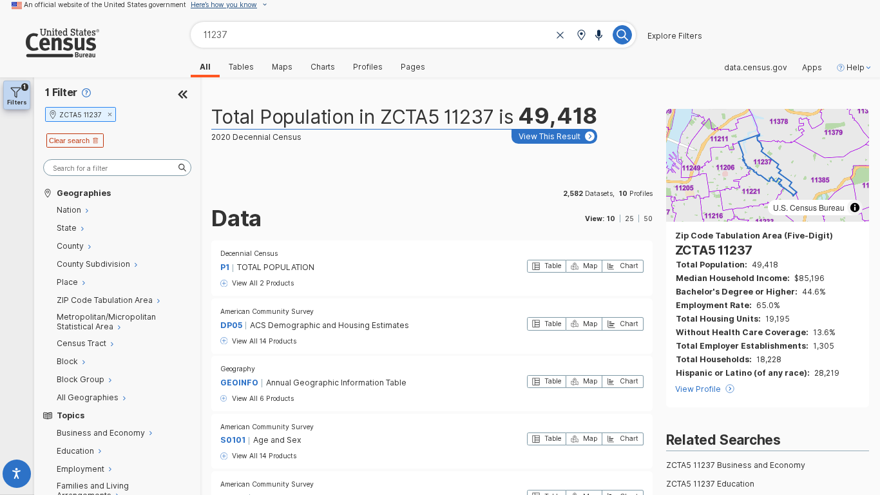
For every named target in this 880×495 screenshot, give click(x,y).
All (205, 67)
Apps (812, 67)
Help (856, 67)
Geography (237, 369)
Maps (282, 67)
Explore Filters (674, 36)
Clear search (69, 140)
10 (611, 218)
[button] (581, 36)
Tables (241, 67)
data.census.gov (755, 67)
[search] (117, 168)
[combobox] (413, 34)
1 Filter (61, 92)
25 (629, 218)
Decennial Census (249, 253)
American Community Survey (267, 311)
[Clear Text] (560, 35)
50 (648, 218)
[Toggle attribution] (855, 207)
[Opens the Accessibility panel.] (17, 476)
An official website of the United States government (105, 4)
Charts (323, 67)
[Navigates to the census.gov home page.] (49, 52)
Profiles (368, 67)
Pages (413, 67)
